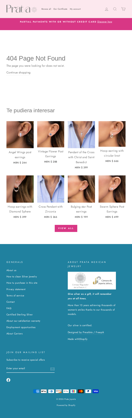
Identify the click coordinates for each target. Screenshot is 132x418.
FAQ (8, 308)
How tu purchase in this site (22, 283)
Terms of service (15, 295)
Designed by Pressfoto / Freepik (86, 332)
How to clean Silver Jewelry (21, 276)
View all (66, 228)
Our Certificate (60, 8)
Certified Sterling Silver (19, 314)
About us (11, 270)
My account (75, 8)
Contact (10, 302)
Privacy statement (16, 289)
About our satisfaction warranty (23, 321)
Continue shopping (18, 72)
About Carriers (14, 333)
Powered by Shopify (66, 405)
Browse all (46, 8)
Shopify (83, 339)
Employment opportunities (21, 327)
